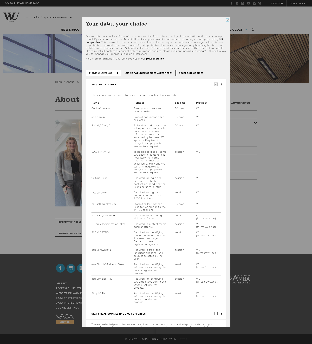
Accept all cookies (191, 73)
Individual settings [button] (100, 73)
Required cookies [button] (103, 84)
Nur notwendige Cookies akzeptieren (148, 73)
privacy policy (155, 58)
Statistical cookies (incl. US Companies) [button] (119, 313)
